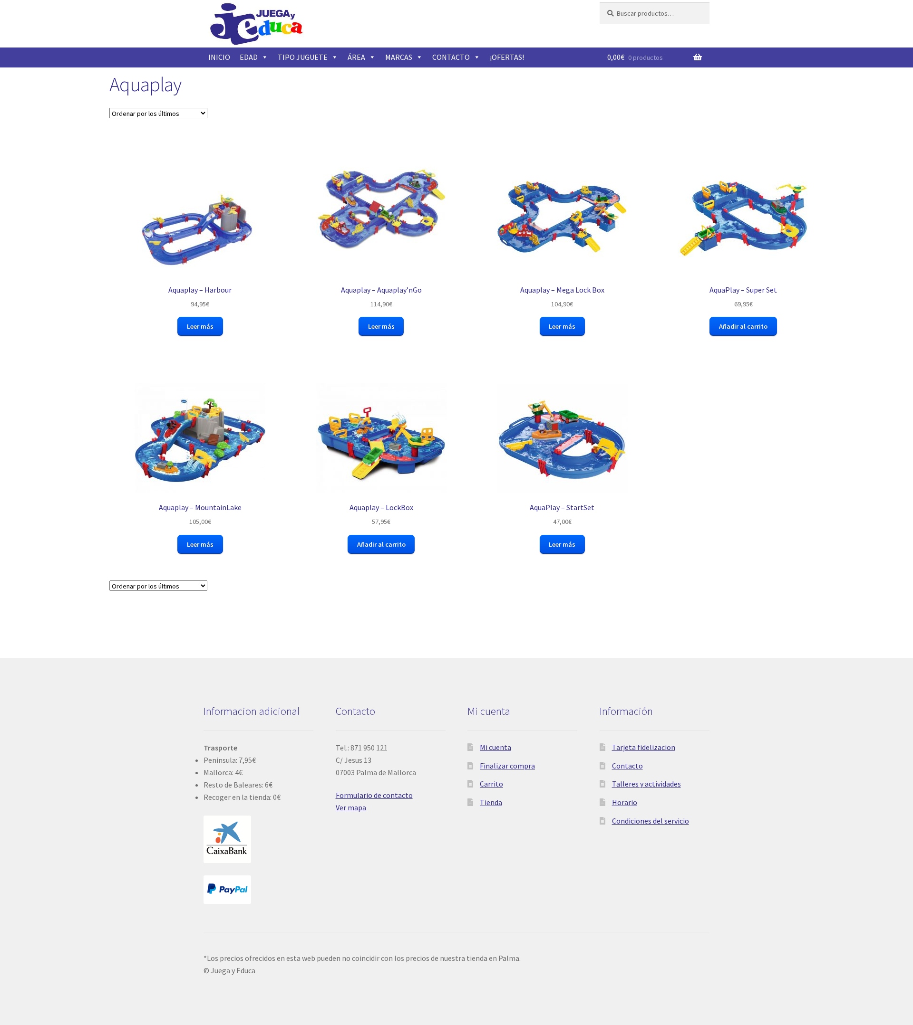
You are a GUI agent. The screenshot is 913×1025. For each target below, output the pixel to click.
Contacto (627, 765)
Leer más (200, 326)
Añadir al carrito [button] (743, 326)
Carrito (491, 783)
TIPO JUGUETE (303, 57)
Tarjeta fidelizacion (643, 747)
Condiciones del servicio (650, 821)
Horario (624, 802)
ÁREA (356, 57)
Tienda (491, 802)
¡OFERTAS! (507, 57)
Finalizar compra (507, 765)
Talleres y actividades (646, 783)
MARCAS (398, 57)
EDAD (249, 57)
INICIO (219, 57)
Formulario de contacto (374, 795)
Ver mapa (351, 807)
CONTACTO (451, 57)
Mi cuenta (495, 747)
